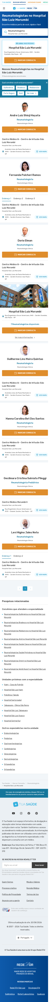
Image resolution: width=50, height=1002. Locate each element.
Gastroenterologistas (13, 744)
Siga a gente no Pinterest (36, 813)
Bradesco (21, 88)
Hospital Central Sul (12, 721)
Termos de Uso (33, 894)
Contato (30, 901)
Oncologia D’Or (34, 988)
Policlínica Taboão (11, 695)
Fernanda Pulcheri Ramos (25, 175)
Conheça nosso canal (13, 813)
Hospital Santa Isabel (13, 700)
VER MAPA (43, 151)
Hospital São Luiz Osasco (14, 716)
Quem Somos (7, 882)
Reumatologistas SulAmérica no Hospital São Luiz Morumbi (24, 616)
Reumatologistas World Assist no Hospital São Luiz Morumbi (25, 670)
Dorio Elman (25, 240)
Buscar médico (19, 2)
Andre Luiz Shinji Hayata (25, 115)
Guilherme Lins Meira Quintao (25, 359)
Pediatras (8, 738)
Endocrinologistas (11, 733)
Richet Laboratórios (26, 994)
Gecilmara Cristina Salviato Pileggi (25, 478)
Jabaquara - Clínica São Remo (16, 705)
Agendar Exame (34, 2)
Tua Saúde (6, 2)
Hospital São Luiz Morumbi (25, 47)
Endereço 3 (30, 198)
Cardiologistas (10, 749)
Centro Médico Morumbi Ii (14, 502)
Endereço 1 (6, 198)
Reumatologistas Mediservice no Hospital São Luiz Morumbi (25, 632)
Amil (21, 93)
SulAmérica (8, 88)
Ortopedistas (9, 764)
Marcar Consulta (19, 783)
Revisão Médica (33, 888)
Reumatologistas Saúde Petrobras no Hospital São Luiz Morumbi (25, 654)
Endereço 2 (18, 198)
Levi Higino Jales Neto (25, 532)
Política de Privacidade (11, 894)
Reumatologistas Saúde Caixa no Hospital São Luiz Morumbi (25, 646)
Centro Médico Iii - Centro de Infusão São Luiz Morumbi (23, 141)
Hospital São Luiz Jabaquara (16, 710)
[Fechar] (47, 82)
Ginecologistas (10, 754)
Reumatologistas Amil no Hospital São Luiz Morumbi (25, 639)
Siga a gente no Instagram (21, 813)
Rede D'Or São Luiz (17, 988)
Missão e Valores (33, 882)
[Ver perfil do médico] (25, 107)
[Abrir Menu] (4, 8)
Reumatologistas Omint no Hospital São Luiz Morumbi (22, 662)
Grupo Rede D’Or (38, 950)
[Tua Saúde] (25, 804)
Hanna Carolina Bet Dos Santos (25, 418)
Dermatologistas (11, 759)
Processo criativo (9, 888)
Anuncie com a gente (11, 901)
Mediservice (34, 88)
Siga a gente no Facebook (29, 813)
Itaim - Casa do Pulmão (13, 685)
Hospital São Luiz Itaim (13, 690)
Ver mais (30, 93)
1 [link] (25, 588)
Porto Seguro (9, 93)
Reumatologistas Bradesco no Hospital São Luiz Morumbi (24, 624)
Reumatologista (33, 783)
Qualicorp (41, 994)
